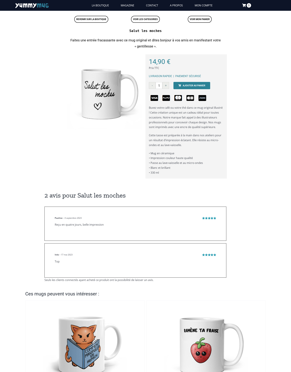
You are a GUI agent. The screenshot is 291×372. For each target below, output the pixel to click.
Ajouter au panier (194, 85)
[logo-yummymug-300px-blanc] (32, 3)
